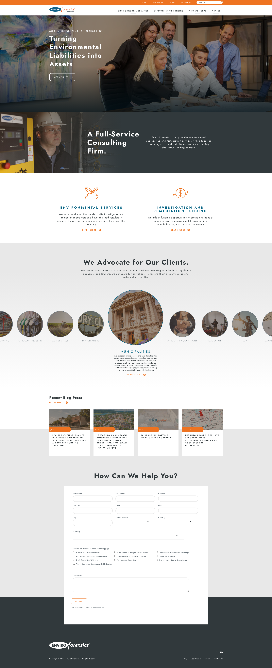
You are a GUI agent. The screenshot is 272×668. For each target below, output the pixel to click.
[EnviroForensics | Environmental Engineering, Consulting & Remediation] (69, 646)
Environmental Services (133, 11)
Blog (144, 2)
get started (61, 77)
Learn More (133, 375)
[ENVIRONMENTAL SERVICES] (91, 193)
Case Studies (157, 2)
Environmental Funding (169, 11)
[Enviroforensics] (62, 10)
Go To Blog (56, 402)
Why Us (216, 11)
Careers (172, 2)
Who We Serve (197, 11)
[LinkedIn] (221, 652)
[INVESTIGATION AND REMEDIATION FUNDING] (180, 193)
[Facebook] (216, 652)
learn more (89, 230)
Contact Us (186, 2)
